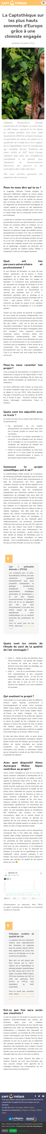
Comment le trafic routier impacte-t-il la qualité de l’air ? (21, 996)
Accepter (13, 1131)
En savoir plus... (23, 1131)
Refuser (5, 1131)
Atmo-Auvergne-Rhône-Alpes (22, 1107)
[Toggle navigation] (43, 3)
